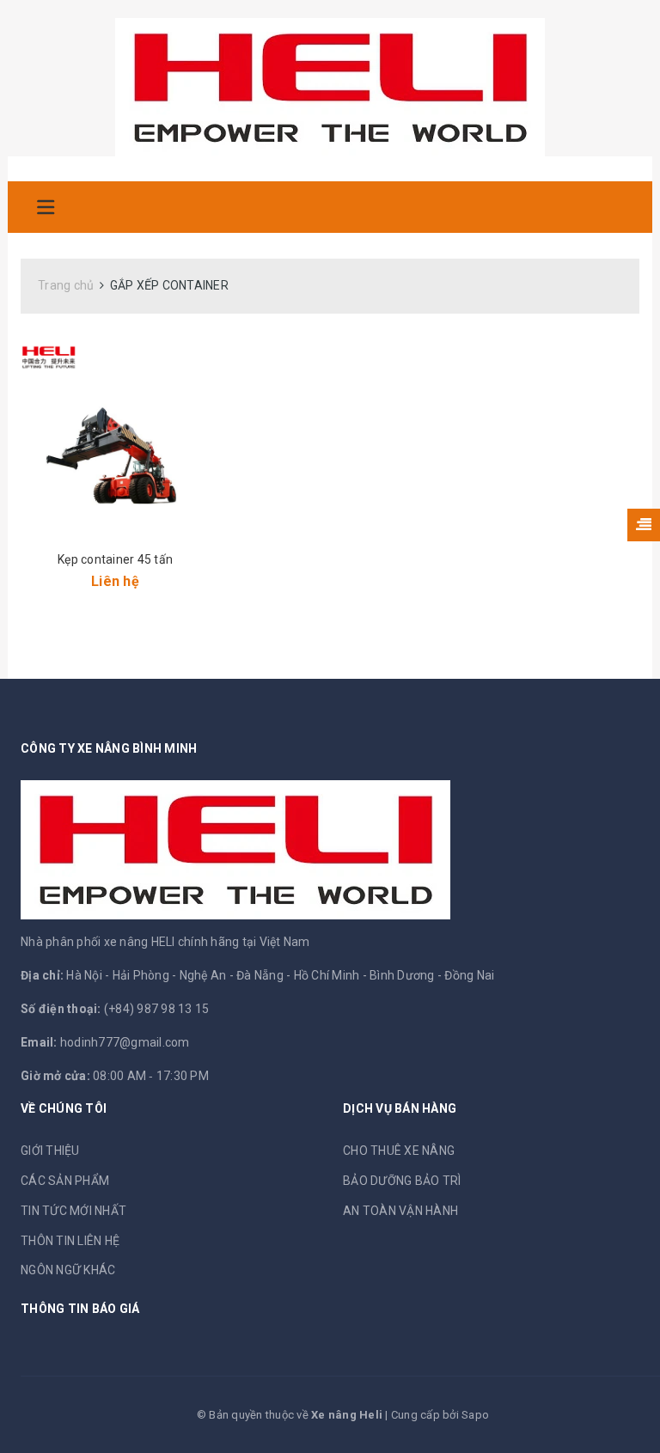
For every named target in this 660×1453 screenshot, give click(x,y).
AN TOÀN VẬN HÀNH (400, 1211)
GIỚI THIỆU (50, 1150)
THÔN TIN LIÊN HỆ (70, 1241)
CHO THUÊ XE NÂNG (399, 1150)
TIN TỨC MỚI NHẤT (73, 1211)
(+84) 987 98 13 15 (157, 1009)
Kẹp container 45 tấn (115, 559)
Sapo (475, 1414)
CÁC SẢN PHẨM (65, 1180)
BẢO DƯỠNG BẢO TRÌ (402, 1180)
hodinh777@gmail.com (125, 1042)
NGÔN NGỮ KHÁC (68, 1270)
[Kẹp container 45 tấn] (115, 438)
